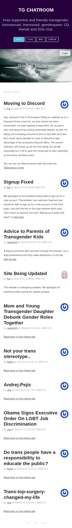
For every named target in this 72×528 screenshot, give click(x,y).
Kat (8, 109)
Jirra (9, 390)
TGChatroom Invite (14, 167)
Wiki (41, 39)
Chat (30, 39)
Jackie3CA (12, 242)
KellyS (10, 362)
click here (19, 217)
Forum (52, 39)
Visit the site (10, 259)
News (19, 39)
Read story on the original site (19, 336)
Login (65, 53)
